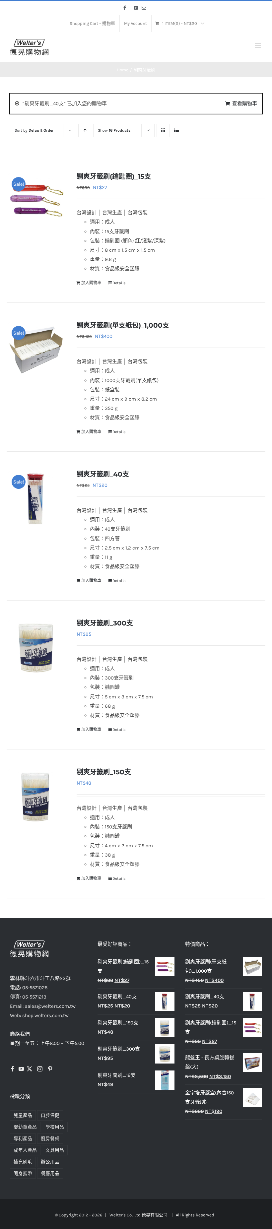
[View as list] (176, 130)
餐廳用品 (50, 1173)
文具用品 (54, 1150)
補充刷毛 (23, 1161)
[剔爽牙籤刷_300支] (36, 647)
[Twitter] (29, 1068)
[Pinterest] (50, 1068)
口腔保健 (50, 1115)
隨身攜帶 (23, 1173)
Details (118, 283)
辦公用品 (50, 1161)
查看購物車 (244, 103)
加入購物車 (91, 283)
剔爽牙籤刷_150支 (104, 772)
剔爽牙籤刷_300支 (105, 623)
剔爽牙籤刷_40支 (103, 474)
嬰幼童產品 (25, 1127)
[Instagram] (39, 1068)
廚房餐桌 (50, 1138)
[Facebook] (12, 1068)
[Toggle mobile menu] (258, 45)
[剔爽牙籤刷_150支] (36, 795)
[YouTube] (21, 1068)
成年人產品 (25, 1150)
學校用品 (54, 1127)
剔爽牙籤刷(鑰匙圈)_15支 (114, 176)
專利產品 (23, 1138)
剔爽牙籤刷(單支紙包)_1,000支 (123, 325)
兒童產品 (23, 1115)
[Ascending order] (84, 130)
